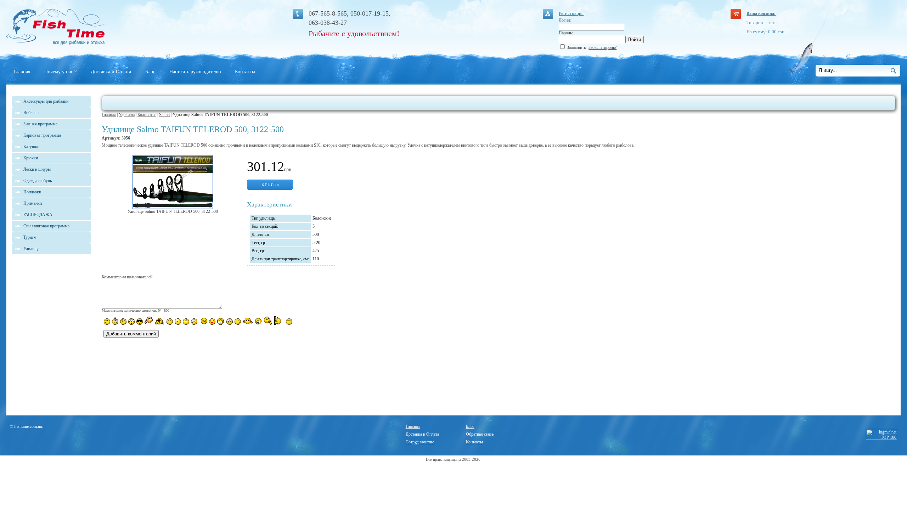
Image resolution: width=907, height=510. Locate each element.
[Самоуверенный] (139, 321)
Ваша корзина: (761, 13)
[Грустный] (123, 321)
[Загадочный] (194, 321)
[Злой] (203, 321)
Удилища (127, 114)
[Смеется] (107, 321)
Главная (21, 71)
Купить (270, 184)
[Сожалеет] (258, 321)
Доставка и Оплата (111, 71)
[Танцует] (159, 321)
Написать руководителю (195, 71)
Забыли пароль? (602, 47)
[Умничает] (221, 321)
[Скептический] (289, 321)
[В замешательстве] (186, 321)
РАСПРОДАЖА (37, 214)
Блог (150, 71)
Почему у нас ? (60, 71)
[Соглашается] (237, 321)
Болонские (146, 114)
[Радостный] (247, 321)
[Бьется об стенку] (279, 320)
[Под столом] (177, 321)
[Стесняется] (148, 320)
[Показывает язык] (212, 321)
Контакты (245, 71)
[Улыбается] (115, 321)
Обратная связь (480, 434)
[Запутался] (229, 321)
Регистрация (571, 13)
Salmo (164, 114)
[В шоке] (131, 321)
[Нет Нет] (268, 320)
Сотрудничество (420, 442)
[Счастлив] (169, 321)
